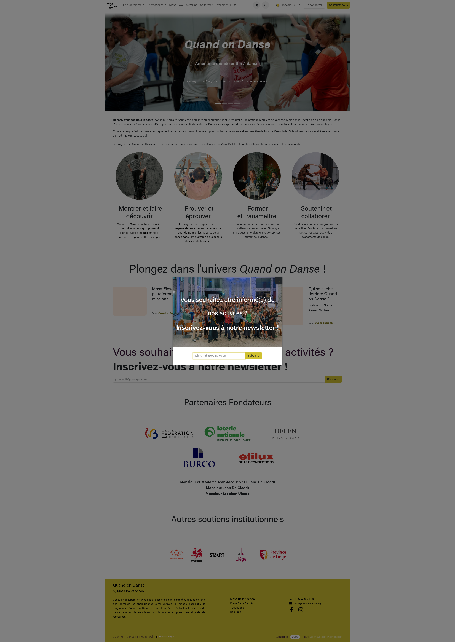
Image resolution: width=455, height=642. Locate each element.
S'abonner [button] (253, 355)
